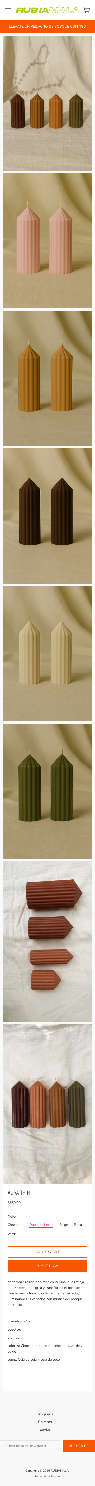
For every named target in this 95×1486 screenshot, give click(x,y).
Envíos (45, 1429)
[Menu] (8, 10)
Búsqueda (44, 1414)
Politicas (45, 1421)
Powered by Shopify (47, 1476)
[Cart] (86, 10)
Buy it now (47, 1266)
